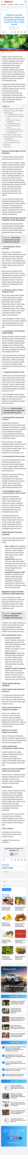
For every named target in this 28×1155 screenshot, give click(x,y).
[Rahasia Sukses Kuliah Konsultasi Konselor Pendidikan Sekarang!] (7, 934)
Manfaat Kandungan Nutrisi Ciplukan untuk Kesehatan (14, 111)
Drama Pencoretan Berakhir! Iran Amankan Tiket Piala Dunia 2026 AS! (18, 1027)
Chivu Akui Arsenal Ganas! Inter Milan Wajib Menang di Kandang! (15, 1069)
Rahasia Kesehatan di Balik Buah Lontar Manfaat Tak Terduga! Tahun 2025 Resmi (20, 941)
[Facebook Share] (12, 32)
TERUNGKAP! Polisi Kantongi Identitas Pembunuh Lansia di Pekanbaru (16, 1011)
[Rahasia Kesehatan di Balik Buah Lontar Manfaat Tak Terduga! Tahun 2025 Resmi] (20, 934)
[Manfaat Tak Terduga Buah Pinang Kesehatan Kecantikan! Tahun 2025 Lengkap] (7, 950)
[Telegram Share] (22, 32)
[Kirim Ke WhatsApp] (25, 32)
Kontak (5, 1131)
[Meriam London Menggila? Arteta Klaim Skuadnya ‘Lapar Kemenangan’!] (5, 1035)
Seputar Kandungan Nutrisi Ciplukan (13, 108)
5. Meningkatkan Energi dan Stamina (13, 126)
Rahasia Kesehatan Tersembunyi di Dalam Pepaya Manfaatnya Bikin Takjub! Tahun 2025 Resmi (20, 909)
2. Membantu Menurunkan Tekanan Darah (15, 117)
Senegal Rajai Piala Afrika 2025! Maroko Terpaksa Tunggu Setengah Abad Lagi (15, 1056)
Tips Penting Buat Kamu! (13, 140)
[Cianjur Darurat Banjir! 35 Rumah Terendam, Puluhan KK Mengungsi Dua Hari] (5, 1019)
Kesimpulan (7, 144)
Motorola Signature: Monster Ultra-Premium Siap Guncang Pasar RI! (15, 1075)
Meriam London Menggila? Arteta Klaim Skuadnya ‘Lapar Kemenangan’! (18, 1035)
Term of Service (20, 1131)
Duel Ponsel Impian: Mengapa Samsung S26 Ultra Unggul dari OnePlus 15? (18, 1087)
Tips (18, 27)
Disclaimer (12, 1131)
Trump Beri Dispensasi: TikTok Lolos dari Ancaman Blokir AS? (18, 1120)
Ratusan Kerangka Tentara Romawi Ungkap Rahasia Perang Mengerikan (18, 1112)
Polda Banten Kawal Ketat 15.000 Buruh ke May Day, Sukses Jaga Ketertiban (18, 1003)
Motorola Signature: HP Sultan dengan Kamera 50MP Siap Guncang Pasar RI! (15, 1063)
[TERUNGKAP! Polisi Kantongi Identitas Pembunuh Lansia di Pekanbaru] (5, 1011)
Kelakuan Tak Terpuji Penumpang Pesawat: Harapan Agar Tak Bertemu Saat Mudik (18, 1096)
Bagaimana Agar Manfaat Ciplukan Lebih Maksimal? (13, 137)
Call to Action (7, 146)
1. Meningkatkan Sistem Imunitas (15, 114)
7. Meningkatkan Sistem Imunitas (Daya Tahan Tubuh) (15, 131)
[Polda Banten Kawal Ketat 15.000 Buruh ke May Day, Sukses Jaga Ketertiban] (5, 1003)
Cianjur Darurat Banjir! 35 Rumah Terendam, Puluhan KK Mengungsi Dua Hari (18, 1019)
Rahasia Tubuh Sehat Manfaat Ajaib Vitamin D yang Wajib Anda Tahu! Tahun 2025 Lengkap (7, 909)
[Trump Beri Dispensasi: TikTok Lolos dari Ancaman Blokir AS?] (5, 1120)
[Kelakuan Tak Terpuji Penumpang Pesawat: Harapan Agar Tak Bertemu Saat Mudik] (5, 1096)
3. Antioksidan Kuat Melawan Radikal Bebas (14, 120)
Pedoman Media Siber (14, 1135)
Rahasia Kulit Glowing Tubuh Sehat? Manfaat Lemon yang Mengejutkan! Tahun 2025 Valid (6, 924)
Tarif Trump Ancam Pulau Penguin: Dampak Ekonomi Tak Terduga (18, 1104)
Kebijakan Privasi (14, 1133)
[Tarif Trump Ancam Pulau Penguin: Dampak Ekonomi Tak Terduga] (5, 1104)
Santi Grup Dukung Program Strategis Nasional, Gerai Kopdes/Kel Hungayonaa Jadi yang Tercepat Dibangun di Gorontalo (15, 1049)
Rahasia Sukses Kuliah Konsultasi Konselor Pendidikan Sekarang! (6, 941)
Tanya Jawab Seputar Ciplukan (12, 142)
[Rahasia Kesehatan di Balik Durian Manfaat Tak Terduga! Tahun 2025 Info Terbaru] (20, 950)
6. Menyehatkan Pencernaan (14, 129)
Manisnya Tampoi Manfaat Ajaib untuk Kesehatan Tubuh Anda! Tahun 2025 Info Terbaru (20, 925)
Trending (12, 1130)
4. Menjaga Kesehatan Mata (13, 123)
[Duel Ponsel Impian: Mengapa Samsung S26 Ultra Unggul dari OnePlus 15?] (5, 1088)
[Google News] (14, 854)
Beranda (6, 1130)
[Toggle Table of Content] (22, 106)
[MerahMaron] (8, 2)
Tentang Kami (20, 1130)
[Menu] (2, 1)
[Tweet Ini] (15, 32)
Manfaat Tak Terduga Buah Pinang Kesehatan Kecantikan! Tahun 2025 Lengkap (7, 958)
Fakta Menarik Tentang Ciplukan (12, 134)
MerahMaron (12, 27)
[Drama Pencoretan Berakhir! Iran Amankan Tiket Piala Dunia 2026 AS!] (5, 1027)
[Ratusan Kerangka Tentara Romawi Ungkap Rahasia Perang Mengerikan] (5, 1112)
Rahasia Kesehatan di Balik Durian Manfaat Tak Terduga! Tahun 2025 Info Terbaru (20, 958)
